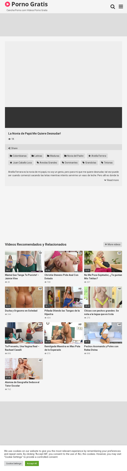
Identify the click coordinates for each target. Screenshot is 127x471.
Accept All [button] (32, 463)
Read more (113, 180)
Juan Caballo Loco (22, 162)
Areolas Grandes (48, 162)
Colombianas (19, 156)
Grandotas (90, 162)
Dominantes (71, 162)
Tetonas (108, 162)
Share (14, 148)
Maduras (54, 156)
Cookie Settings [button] (13, 463)
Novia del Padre (75, 156)
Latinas (38, 156)
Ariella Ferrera (98, 156)
